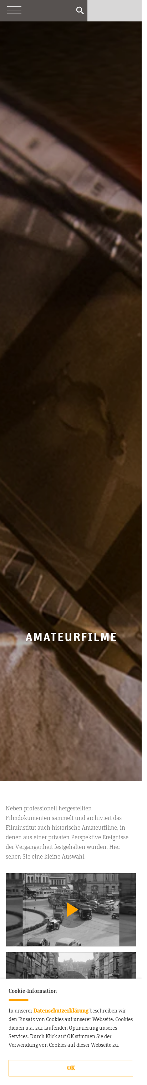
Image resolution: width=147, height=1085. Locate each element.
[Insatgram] (129, 11)
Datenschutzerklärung (61, 1011)
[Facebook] (114, 11)
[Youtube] (100, 11)
